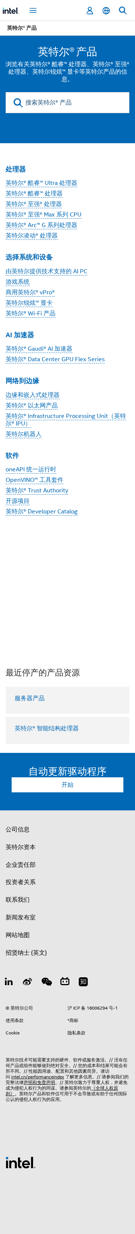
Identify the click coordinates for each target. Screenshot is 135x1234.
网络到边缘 (22, 380)
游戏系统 (18, 282)
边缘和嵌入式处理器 (33, 395)
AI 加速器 (20, 334)
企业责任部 (21, 865)
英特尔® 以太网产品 (32, 405)
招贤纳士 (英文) (26, 953)
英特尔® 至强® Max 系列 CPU (43, 214)
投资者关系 (21, 882)
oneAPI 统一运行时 (31, 469)
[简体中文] (106, 10)
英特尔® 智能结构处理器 (47, 728)
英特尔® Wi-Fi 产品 (31, 313)
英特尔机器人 (24, 434)
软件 (12, 455)
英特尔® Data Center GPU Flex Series (55, 359)
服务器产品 (30, 698)
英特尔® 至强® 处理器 (34, 204)
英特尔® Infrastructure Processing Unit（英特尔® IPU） (66, 419)
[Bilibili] (64, 983)
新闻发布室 (21, 917)
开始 (68, 785)
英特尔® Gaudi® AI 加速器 (39, 349)
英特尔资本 (21, 847)
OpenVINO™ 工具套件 (34, 480)
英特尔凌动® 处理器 (32, 235)
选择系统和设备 (29, 257)
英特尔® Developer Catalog (42, 511)
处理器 (16, 169)
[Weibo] (27, 983)
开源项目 (18, 501)
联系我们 (18, 900)
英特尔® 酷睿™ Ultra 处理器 (41, 183)
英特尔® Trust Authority (37, 490)
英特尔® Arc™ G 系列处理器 (41, 225)
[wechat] (46, 983)
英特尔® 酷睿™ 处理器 (34, 193)
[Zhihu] (83, 983)
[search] (18, 103)
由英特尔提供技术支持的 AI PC (46, 271)
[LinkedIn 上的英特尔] (9, 983)
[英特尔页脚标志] (21, 1162)
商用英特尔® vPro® (30, 292)
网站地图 (18, 935)
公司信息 (18, 829)
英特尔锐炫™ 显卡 (29, 303)
